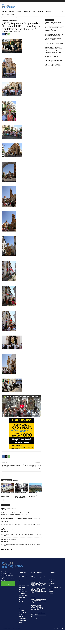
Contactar (24, 0)
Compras (40, 11)
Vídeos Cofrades (14, 20)
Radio (21, 0)
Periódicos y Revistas (12, 0)
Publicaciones (5, 14)
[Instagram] (57, 628)
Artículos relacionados (6, 480)
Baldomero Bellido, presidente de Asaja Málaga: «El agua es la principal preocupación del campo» (54, 24)
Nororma (19, 11)
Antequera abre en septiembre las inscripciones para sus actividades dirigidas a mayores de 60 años (54, 43)
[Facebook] (3, 34)
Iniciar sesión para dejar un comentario (9, 551)
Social (10, 20)
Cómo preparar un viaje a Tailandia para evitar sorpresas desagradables (53, 53)
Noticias (4, 11)
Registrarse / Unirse (4, 0)
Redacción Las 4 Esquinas (7, 31)
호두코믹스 (3, 539)
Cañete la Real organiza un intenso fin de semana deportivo (53, 61)
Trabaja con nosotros (31, 0)
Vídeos (18, 0)
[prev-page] (2, 500)
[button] (62, 11)
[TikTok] (60, 628)
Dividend (3, 508)
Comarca (11, 11)
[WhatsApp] (9, 34)
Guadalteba (27, 11)
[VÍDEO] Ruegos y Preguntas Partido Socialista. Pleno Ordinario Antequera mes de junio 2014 (11, 465)
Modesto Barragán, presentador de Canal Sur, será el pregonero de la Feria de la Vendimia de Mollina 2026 (53, 29)
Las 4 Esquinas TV (7, 17)
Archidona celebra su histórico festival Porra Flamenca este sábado (54, 39)
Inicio (2, 17)
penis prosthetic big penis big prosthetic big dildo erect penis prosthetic (17, 518)
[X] (6, 34)
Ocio (34, 11)
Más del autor (15, 480)
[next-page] (4, 500)
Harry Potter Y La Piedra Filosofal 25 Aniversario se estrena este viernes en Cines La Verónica (54, 66)
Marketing (48, 11)
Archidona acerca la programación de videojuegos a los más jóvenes (52, 57)
